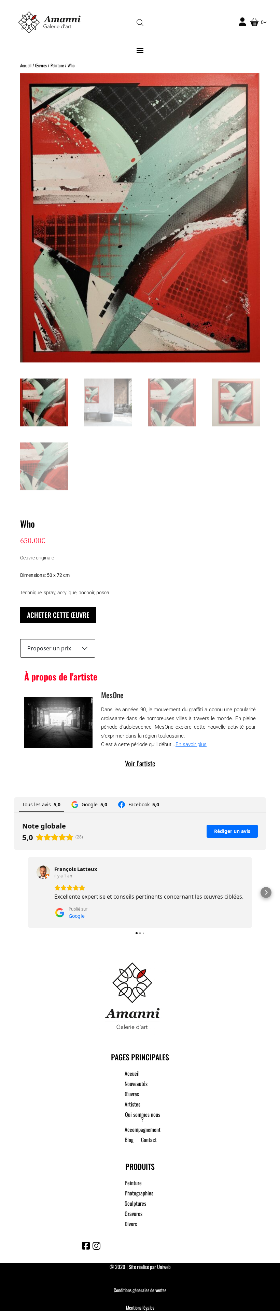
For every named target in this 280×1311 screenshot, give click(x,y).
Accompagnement (142, 1130)
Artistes (132, 1105)
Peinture (57, 65)
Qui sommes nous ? (142, 1117)
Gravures (133, 1214)
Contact (149, 1140)
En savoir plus (191, 744)
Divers (131, 1224)
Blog (129, 1140)
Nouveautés (136, 1084)
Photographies (139, 1194)
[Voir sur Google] (43, 872)
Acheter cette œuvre (58, 615)
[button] (14, 892)
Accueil (25, 65)
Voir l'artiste (140, 763)
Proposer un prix (49, 648)
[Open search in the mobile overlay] (140, 22)
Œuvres (41, 65)
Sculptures (135, 1204)
